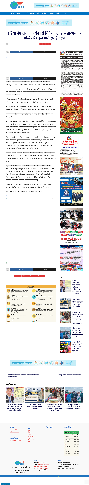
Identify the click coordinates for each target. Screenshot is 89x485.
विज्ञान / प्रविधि (31, 440)
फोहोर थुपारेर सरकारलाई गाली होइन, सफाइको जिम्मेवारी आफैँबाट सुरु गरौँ (77, 332)
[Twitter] (43, 44)
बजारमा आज (30, 438)
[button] (65, 13)
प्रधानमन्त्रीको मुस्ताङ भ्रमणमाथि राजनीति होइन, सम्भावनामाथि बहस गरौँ (77, 346)
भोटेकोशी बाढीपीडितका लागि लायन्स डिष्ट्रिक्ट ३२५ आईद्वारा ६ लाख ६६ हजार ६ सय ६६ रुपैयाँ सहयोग (77, 287)
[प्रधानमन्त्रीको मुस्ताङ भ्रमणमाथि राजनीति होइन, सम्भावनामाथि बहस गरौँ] (65, 347)
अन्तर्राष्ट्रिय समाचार (14, 433)
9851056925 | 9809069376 (43, 468)
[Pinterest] (46, 44)
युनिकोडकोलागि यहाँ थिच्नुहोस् (15, 440)
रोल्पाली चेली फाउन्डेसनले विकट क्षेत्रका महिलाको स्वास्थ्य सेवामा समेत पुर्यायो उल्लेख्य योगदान (77, 318)
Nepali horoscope (8, 323)
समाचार (30, 44)
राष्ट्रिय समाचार (13, 431)
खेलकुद (29, 432)
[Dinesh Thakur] (7, 44)
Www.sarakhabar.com (43, 463)
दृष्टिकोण (30, 434)
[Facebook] (40, 44)
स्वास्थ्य (29, 443)
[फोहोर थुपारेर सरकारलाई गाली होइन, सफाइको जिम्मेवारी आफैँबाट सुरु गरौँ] (65, 333)
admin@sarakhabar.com (43, 465)
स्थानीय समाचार (13, 429)
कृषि (29, 431)
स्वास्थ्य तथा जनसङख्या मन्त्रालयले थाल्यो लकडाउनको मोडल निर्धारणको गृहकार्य (23, 376)
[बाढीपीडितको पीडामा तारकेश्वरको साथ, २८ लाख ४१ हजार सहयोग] (65, 303)
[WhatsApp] (49, 44)
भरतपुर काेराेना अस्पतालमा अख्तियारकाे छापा (70, 375)
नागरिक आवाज (31, 436)
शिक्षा (29, 442)
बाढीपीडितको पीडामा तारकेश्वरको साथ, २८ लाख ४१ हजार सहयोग (77, 303)
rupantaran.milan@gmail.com (41, 466)
